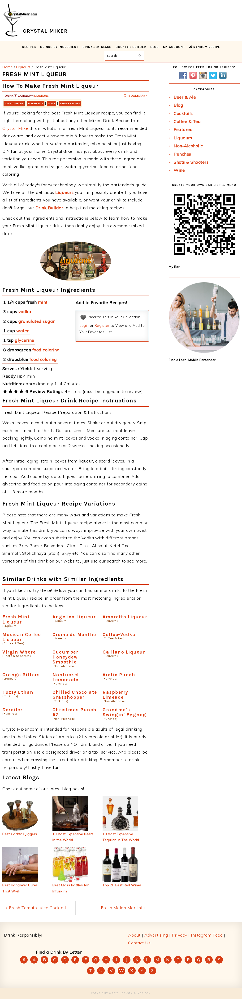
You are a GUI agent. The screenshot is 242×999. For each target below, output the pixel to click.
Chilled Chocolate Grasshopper (74, 694)
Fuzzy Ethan (18, 692)
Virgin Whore (19, 652)
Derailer (12, 709)
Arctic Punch (119, 674)
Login (84, 325)
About (134, 935)
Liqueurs (41, 95)
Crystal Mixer (16, 128)
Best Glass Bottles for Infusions (70, 888)
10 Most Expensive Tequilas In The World (121, 837)
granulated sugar (36, 321)
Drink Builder (49, 207)
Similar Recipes (70, 103)
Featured (183, 129)
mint (43, 302)
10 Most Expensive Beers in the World (73, 837)
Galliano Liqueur (124, 652)
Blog (178, 105)
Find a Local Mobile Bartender (192, 360)
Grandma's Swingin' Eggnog (124, 712)
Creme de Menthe (74, 634)
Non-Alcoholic (188, 145)
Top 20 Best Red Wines (122, 885)
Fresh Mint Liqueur (16, 619)
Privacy (179, 935)
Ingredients (35, 103)
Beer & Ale (185, 97)
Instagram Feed (207, 935)
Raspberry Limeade (115, 694)
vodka (24, 311)
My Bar (174, 267)
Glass (51, 103)
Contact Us (139, 943)
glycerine (24, 340)
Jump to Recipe (14, 103)
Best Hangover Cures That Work (20, 888)
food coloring (46, 350)
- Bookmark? (136, 95)
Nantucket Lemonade (65, 677)
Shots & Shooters (191, 162)
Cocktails (183, 113)
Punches (182, 154)
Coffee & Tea (187, 121)
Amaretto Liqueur (125, 616)
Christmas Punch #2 (74, 712)
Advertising (156, 935)
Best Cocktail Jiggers (19, 834)
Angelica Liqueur (74, 616)
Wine (179, 170)
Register (102, 325)
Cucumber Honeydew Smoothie (65, 657)
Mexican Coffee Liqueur (21, 637)
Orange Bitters (21, 674)
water (22, 330)
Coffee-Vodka (119, 634)
